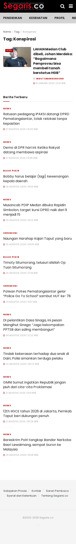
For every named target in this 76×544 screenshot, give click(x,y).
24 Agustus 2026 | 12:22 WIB (21, 335)
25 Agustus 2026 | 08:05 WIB (22, 244)
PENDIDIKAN (12, 18)
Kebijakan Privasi (15, 491)
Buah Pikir (11, 170)
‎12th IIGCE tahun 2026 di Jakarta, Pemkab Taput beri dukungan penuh (37, 413)
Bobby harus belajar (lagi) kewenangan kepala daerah (36, 178)
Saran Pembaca (57, 491)
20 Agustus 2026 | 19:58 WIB (21, 455)
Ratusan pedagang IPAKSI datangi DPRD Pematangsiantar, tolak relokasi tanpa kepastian (36, 119)
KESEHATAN (38, 18)
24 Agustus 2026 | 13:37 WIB (21, 301)
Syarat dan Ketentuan (22, 496)
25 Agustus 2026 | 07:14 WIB (21, 273)
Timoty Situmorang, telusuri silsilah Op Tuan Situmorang (34, 265)
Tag (16, 31)
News (9, 50)
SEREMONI (10, 233)
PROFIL (59, 18)
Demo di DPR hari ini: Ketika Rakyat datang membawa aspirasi (31, 150)
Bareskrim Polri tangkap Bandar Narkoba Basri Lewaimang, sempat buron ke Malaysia (37, 444)
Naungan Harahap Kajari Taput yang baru (37, 238)
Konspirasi (29, 31)
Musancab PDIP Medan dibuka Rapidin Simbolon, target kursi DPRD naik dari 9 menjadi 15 (35, 210)
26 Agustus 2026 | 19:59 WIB (21, 186)
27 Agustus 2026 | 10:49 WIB (21, 158)
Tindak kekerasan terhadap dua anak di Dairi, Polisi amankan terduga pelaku (36, 356)
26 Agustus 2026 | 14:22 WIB (21, 220)
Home (7, 31)
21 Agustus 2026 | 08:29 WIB (21, 421)
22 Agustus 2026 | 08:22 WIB (22, 364)
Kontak (36, 491)
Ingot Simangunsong (50, 78)
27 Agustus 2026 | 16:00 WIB (21, 129)
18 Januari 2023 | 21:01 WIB (50, 83)
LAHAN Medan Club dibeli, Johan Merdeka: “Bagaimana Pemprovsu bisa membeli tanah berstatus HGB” (53, 61)
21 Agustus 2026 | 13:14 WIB (20, 392)
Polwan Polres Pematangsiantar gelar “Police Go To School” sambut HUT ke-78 (37, 293)
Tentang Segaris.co (54, 496)
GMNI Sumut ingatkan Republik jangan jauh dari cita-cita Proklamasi (34, 384)
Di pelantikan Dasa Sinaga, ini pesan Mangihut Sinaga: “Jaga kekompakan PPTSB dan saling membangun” (33, 325)
